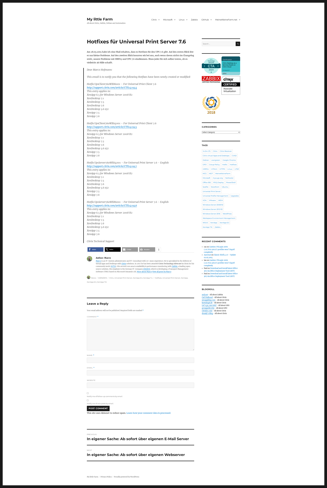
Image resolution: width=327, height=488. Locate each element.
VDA (204, 200)
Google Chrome (229, 160)
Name (90, 355)
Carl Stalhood (207, 297)
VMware (212, 200)
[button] (95, 249)
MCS (204, 173)
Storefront (215, 187)
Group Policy (214, 165)
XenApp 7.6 (102, 282)
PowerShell (231, 182)
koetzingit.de (207, 303)
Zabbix (194, 20)
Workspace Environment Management (219, 218)
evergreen (216, 160)
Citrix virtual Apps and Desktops (216, 156)
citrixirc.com (207, 311)
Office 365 (207, 182)
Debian (206, 160)
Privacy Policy (106, 477)
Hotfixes (158, 278)
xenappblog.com (208, 300)
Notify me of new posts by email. (100, 403)
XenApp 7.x (148, 278)
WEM (220, 200)
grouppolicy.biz (208, 308)
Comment (92, 317)
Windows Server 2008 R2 (213, 205)
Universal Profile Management (215, 196)
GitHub (205, 20)
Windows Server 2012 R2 (213, 209)
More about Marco (144, 272)
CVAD (234, 156)
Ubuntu (225, 187)
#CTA (113, 266)
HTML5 (214, 169)
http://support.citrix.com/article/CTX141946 (112, 205)
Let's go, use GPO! (209, 305)
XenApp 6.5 (137, 278)
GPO (205, 165)
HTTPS (222, 169)
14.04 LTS (206, 151)
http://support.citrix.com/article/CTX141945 (112, 126)
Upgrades (235, 196)
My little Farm (100, 19)
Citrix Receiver (226, 151)
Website (91, 380)
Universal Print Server (123, 278)
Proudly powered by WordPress (126, 477)
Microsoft (168, 20)
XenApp (184, 278)
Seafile (205, 187)
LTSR (237, 169)
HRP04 (206, 169)
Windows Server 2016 (211, 214)
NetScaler (229, 178)
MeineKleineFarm (222, 173)
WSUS (205, 223)
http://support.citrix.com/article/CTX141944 (112, 87)
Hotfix (224, 165)
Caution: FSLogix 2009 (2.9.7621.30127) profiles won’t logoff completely (219, 249)
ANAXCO (146, 269)
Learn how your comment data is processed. (148, 413)
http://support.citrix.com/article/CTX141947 (112, 166)
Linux (182, 20)
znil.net (205, 295)
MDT (211, 173)
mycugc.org (218, 178)
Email (91, 368)
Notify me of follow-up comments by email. (105, 396)
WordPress (227, 214)
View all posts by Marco (161, 272)
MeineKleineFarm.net (226, 20)
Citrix (154, 20)
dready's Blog (207, 313)
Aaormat (207, 255)
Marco (98, 261)
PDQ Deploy (218, 182)
